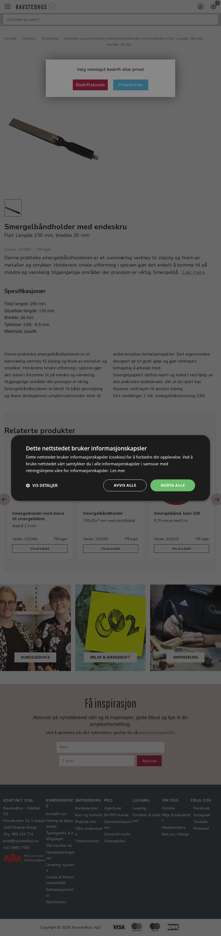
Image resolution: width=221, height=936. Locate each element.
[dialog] (110, 468)
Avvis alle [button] (125, 485)
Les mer (117, 470)
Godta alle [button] (173, 485)
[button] (42, 485)
